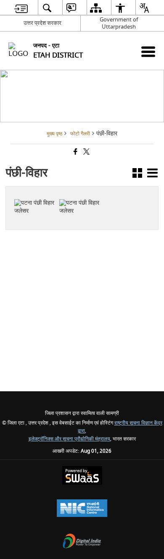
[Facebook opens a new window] (31, 216)
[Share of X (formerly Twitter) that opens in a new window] (85, 152)
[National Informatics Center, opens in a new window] (82, 509)
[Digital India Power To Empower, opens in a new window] (82, 542)
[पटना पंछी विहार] (35, 194)
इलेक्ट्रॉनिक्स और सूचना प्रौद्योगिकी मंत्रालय (69, 439)
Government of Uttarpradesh (119, 23)
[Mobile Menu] (148, 51)
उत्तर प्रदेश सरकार (42, 23)
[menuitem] (21, 8)
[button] (137, 174)
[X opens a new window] (40, 216)
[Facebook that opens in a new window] (74, 152)
